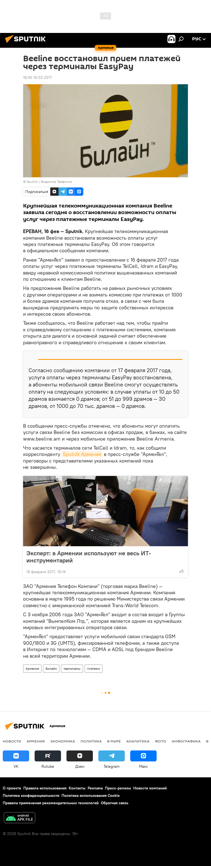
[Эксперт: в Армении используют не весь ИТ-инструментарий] (105, 511)
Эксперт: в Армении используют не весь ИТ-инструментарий (88, 557)
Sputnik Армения (82, 454)
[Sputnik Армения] (27, 43)
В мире (114, 741)
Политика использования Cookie (91, 795)
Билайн (51, 668)
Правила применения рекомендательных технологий (51, 802)
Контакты (77, 788)
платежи (93, 668)
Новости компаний (150, 788)
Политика (91, 741)
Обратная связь (114, 802)
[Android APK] (19, 818)
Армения (32, 668)
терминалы (71, 668)
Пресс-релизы (118, 788)
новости (12, 741)
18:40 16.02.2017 (37, 77)
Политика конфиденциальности (31, 795)
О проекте (12, 788)
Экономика (62, 741)
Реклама (95, 788)
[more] (181, 571)
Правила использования (44, 788)
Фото (160, 741)
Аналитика (137, 741)
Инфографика (186, 741)
